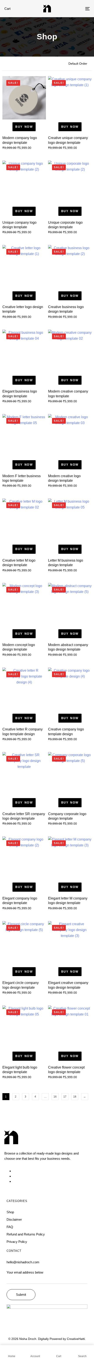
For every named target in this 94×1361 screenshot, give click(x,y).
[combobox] (80, 63)
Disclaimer (14, 1219)
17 (64, 1096)
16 (55, 1096)
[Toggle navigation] (75, 8)
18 (74, 1096)
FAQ (10, 1227)
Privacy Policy (17, 1242)
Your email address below (25, 1272)
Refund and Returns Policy (26, 1234)
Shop (10, 1212)
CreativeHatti (76, 1339)
